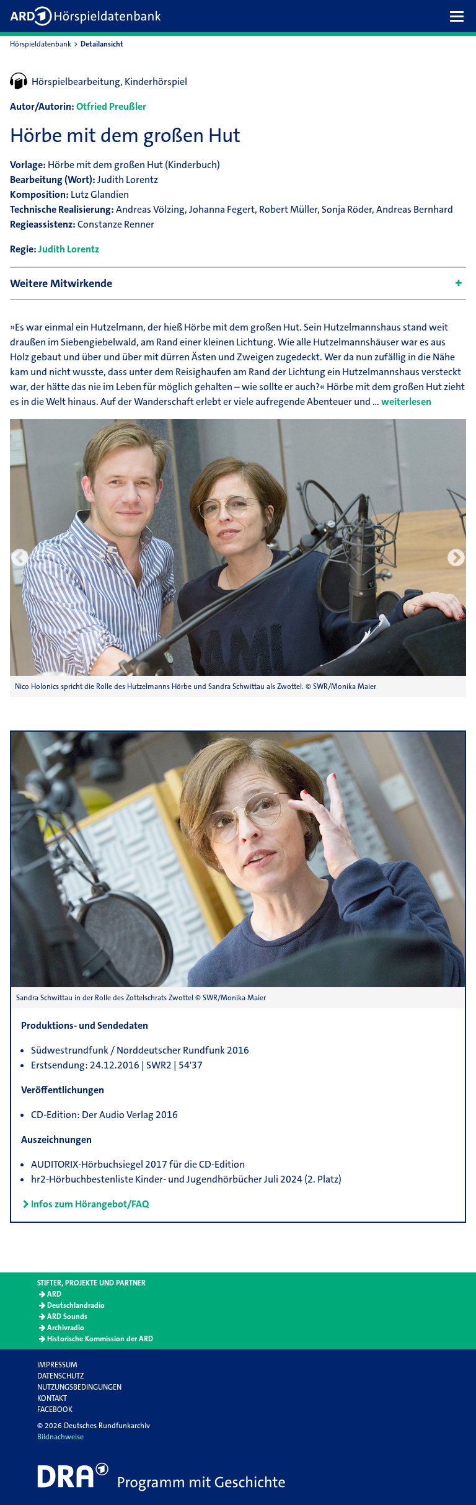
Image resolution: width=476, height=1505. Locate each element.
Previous (20, 558)
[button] (460, 16)
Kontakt (52, 1398)
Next (456, 558)
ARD (54, 1294)
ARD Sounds (67, 1316)
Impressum (57, 1365)
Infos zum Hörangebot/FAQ (90, 1203)
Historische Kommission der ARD (100, 1339)
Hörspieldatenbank (40, 44)
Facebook (55, 1409)
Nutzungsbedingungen (79, 1387)
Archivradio (65, 1328)
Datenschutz (60, 1376)
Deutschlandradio (76, 1305)
